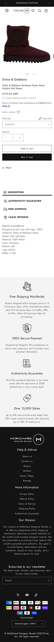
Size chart (47, 118)
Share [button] (8, 167)
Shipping (16, 98)
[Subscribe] (48, 580)
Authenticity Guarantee (27, 513)
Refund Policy (27, 498)
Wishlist (27, 471)
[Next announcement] (48, 3)
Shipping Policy (27, 508)
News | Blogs (27, 476)
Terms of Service (27, 503)
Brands (27, 466)
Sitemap (27, 480)
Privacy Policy (27, 494)
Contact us (27, 461)
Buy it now (27, 157)
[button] (6, 10)
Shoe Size (6, 118)
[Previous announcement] (5, 3)
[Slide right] (33, 74)
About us (27, 456)
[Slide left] (20, 74)
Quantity (5, 131)
